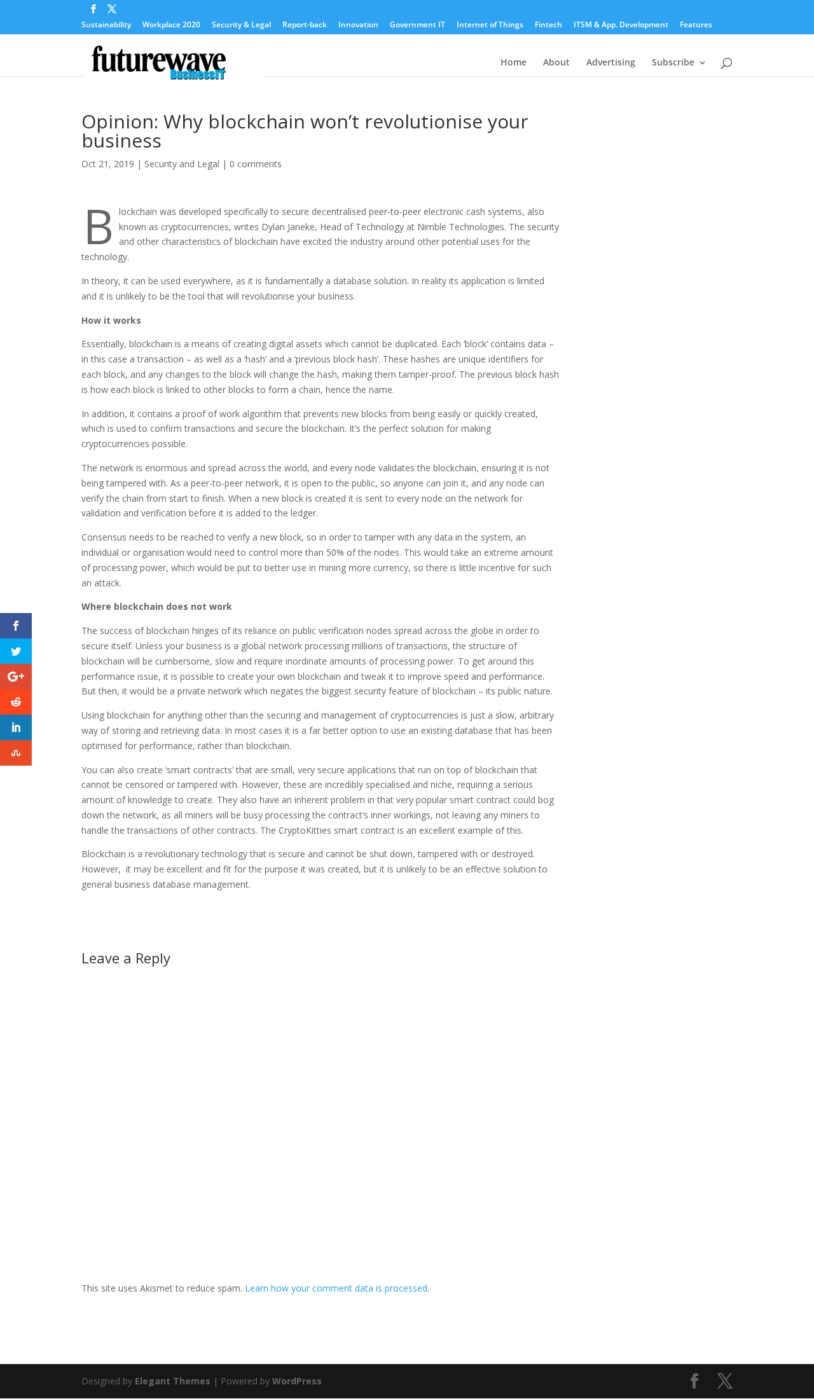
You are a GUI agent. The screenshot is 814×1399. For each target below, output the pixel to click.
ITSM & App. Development (621, 25)
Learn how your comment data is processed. (337, 1288)
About (556, 63)
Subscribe (673, 63)
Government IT (417, 25)
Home (513, 63)
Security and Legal (181, 164)
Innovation (358, 25)
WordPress (297, 1381)
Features (696, 25)
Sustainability (106, 25)
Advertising (610, 63)
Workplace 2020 (171, 25)
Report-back (304, 25)
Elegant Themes (172, 1381)
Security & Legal (241, 25)
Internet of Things (490, 25)
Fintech (548, 25)
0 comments (256, 164)
